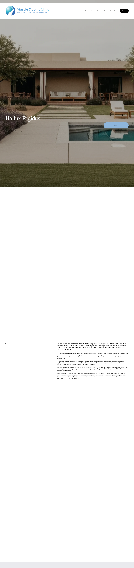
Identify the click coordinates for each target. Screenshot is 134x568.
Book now (124, 10)
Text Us (115, 10)
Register (116, 125)
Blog (111, 10)
